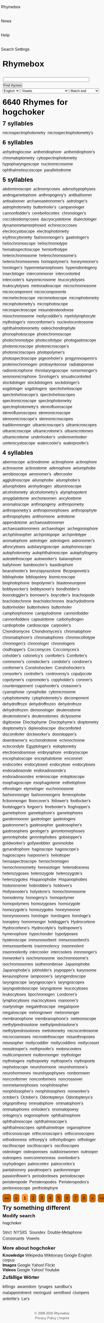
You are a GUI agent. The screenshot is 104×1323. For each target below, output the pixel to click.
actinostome (36, 468)
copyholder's (62, 680)
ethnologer (12, 789)
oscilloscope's (39, 1146)
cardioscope (38, 625)
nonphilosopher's (18, 1091)
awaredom (26, 1286)
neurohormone (43, 1067)
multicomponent (17, 1055)
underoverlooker (72, 437)
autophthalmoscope (50, 553)
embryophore (49, 752)
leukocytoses (14, 994)
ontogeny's (12, 1115)
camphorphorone (18, 613)
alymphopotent (73, 492)
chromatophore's (17, 637)
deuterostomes (45, 716)
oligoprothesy (15, 1103)
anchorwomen (44, 498)
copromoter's (37, 680)
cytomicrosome (62, 692)
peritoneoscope (16, 1188)
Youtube (52, 1270)
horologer (39, 916)
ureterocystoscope (19, 443)
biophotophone (16, 583)
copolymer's (13, 680)
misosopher (13, 1043)
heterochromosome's (57, 255)
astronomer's (83, 540)
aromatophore (15, 540)
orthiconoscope (16, 1133)
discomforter (13, 734)
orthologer (86, 1139)
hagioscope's (67, 849)
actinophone (62, 462)
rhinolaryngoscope (51, 370)
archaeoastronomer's (45, 201)
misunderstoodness (55, 310)
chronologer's (74, 213)
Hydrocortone (83, 922)
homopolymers (16, 903)
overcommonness (40, 1158)
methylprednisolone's (59, 1025)
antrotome (66, 516)
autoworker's (45, 559)
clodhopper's (14, 649)
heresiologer (49, 867)
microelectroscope (19, 298)
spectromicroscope (19, 401)
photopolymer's (51, 352)
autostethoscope (17, 559)
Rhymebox (10, 7)
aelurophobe (84, 468)
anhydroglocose (17, 152)
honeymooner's (84, 261)
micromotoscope (52, 298)
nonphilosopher (54, 1085)
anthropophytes (16, 516)
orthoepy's (38, 1139)
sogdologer (13, 388)
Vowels (32, 1238)
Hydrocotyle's (44, 928)
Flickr (50, 1265)
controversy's (57, 674)
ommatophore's (69, 1103)
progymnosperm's (81, 358)
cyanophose (13, 692)
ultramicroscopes (81, 425)
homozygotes (41, 910)
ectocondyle (13, 746)
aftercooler (63, 474)
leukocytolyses (16, 286)
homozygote (69, 903)
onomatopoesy (65, 1109)
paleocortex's (63, 1164)
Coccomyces (39, 649)
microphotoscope (52, 304)
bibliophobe (13, 577)
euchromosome (60, 789)
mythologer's (14, 322)
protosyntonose (53, 364)
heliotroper (60, 855)
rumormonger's (83, 370)
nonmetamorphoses (20, 1085)
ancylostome (70, 498)
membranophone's (51, 1018)
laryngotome (51, 988)
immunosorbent (42, 940)
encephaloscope (17, 758)
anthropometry (71, 504)
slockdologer (14, 382)
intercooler (39, 952)
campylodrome (48, 613)
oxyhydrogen (14, 1164)
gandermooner (16, 819)
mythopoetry (37, 1061)
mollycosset (88, 1043)
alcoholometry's (44, 492)
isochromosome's (72, 958)
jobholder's (42, 970)
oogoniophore (36, 1115)
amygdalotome (16, 498)
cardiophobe (14, 625)
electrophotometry (53, 231)
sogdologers (36, 388)
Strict (7, 1232)
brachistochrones (48, 601)
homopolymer (62, 897)
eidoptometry (64, 746)
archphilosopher (17, 534)
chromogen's (14, 643)
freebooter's (55, 807)
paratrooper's (39, 1170)
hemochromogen (54, 861)
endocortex (12, 764)
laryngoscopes (71, 982)
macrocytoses (43, 1000)
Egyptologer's (38, 746)
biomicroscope (62, 577)
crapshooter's (47, 686)
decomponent (76, 698)
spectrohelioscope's (20, 395)
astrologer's (77, 201)
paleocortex (38, 1164)
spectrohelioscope (65, 388)
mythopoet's (61, 1061)
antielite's (11, 1299)
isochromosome (40, 958)
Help (5, 35)
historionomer (15, 885)
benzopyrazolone (45, 571)
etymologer (34, 789)
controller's (33, 674)
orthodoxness (15, 1139)
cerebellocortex (46, 213)
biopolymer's (43, 583)
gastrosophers (15, 831)
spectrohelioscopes (57, 395)
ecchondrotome (43, 740)
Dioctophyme (35, 722)
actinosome (13, 468)
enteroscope (47, 776)
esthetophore (74, 782)
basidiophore (61, 565)
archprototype (74, 534)
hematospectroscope (21, 249)
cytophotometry (16, 698)
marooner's (68, 1000)
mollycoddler (36, 1043)
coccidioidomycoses (21, 219)
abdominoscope (17, 189)
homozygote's (15, 910)
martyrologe (13, 1006)
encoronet (73, 758)
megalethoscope (41, 1006)
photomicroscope (18, 346)
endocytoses (83, 764)
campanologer (71, 207)
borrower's (39, 595)
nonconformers (42, 1079)
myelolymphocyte (80, 316)
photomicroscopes (19, 352)
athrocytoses (14, 547)
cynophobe (36, 692)
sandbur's (63, 1286)
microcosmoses (17, 1037)
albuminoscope (68, 486)
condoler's (61, 661)
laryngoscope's (42, 982)
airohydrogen (40, 486)
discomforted (69, 728)
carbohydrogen (70, 619)
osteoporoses (35, 1152)
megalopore (68, 1006)
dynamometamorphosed (24, 225)
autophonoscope (77, 547)
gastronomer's (15, 825)
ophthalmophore (66, 1115)
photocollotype (49, 340)
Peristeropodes (43, 1182)
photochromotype (18, 340)
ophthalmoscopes (18, 1127)
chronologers (63, 643)
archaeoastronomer (46, 522)
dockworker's (38, 734)
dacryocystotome (56, 219)
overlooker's (69, 1158)
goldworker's (14, 843)
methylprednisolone (20, 1025)
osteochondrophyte (58, 328)
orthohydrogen (62, 1139)
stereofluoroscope (56, 407)
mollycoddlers (63, 1043)
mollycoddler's (49, 316)
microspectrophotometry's (70, 133)
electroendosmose (19, 752)
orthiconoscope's (47, 1133)
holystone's (40, 891)
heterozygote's (69, 873)
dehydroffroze (15, 704)
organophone (79, 1127)
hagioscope (42, 849)
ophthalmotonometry (21, 328)
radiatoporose (81, 364)
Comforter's (77, 655)
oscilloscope (14, 1146)
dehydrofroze (70, 704)
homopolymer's (54, 261)
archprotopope (47, 534)
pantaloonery (14, 1170)
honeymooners (16, 916)
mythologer (71, 1055)
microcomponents (50, 292)
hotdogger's (58, 922)
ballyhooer (12, 565)
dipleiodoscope (42, 728)
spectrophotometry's (20, 407)
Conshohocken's (70, 668)
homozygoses (43, 903)
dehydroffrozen (42, 704)
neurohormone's (73, 1067)
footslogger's (14, 807)
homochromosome (69, 891)
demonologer (42, 710)
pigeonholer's (51, 358)
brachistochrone (17, 601)
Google (70, 1255)
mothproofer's (42, 1049)
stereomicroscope (54, 413)
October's (29, 1097)
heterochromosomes (21, 261)
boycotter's (60, 595)
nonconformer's (41, 322)
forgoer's (35, 807)
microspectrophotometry (24, 133)
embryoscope (76, 752)
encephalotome (48, 758)
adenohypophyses (78, 189)
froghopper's (79, 807)
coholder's (12, 655)
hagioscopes (14, 855)
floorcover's (39, 801)
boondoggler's (15, 595)
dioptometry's (14, 728)
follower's (59, 801)
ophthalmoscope (17, 1121)
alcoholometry (15, 492)
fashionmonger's (49, 237)
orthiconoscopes (79, 1133)
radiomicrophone (18, 370)
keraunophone (16, 976)
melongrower (40, 1012)
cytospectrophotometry (57, 158)
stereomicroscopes (56, 419)
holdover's (63, 885)
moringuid (42, 1292)
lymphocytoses (16, 1000)
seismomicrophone (20, 376)
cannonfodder (76, 613)
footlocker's (80, 801)
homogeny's (36, 897)
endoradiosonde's (50, 770)
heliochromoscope (19, 243)
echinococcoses (62, 225)
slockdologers (40, 382)
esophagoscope (17, 782)
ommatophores (16, 1109)
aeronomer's (40, 474)
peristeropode (15, 1182)
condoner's (82, 661)
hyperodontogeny (81, 267)
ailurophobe (43, 480)
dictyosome (71, 716)
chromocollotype (80, 637)
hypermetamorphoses (43, 267)
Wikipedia (34, 1255)
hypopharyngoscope (21, 164)
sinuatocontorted (76, 376)
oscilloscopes (67, 1146)
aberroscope (14, 462)
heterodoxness (76, 867)
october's (11, 1097)
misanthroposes (80, 1037)
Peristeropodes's (74, 1182)
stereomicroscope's (20, 419)
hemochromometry (19, 867)
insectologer (13, 274)
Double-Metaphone (64, 1232)
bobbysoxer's (42, 589)
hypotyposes (66, 934)
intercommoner (40, 274)
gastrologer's (77, 237)
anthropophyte (84, 510)
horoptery (11, 922)
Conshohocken (39, 668)
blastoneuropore (71, 583)
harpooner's (38, 855)
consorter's (12, 674)
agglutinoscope (16, 480)
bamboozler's (35, 565)
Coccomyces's (66, 649)
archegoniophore (82, 528)
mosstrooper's (15, 1049)
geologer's (39, 831)
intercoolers (61, 952)
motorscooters (68, 1049)
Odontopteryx (52, 1097)
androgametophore (20, 195)
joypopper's (64, 970)
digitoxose (12, 722)
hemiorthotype (54, 249)
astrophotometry (17, 207)
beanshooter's (15, 571)
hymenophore (15, 934)
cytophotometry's (47, 698)
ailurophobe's (68, 480)
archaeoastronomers (21, 528)
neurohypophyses (49, 1073)
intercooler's (13, 280)
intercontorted (68, 274)
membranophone (18, 1018)
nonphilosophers (50, 1091)
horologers (60, 916)
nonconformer (15, 1079)
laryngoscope (15, 982)
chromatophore (77, 631)
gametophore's (41, 813)
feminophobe (74, 795)
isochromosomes (18, 964)
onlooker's (40, 1109)
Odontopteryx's (79, 1097)
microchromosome (79, 286)
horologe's (81, 916)
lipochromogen (41, 994)
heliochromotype (52, 243)
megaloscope (15, 1012)
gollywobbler (38, 843)
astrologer (38, 540)
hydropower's (70, 928)
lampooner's (42, 976)
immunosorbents (17, 946)
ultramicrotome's (47, 431)
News (6, 21)
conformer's (13, 668)
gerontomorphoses (68, 831)
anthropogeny (43, 504)
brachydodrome (80, 601)
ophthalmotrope (50, 1127)
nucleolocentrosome (75, 322)
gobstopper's (70, 837)
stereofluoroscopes (20, 413)
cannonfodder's (16, 213)
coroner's (84, 680)
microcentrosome (82, 1031)
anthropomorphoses (51, 510)
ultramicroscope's (48, 425)
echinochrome (72, 740)
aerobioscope (15, 474)
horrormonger (33, 922)
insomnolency (46, 946)
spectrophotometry (54, 401)
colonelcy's (33, 655)
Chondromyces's (47, 631)
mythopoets (84, 1061)
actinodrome (38, 462)
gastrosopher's (69, 825)
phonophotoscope (19, 334)
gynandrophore (16, 849)
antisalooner (14, 201)
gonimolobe (63, 843)
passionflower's (16, 1176)
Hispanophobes (73, 879)
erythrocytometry (17, 237)
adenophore (60, 468)
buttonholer (61, 607)
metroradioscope (46, 286)
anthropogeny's (52, 195)
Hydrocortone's (16, 928)
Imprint (64, 1318)
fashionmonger (16, 795)
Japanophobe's (16, 970)
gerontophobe (15, 837)
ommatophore (41, 1103)
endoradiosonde (17, 770)
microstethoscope (48, 1037)
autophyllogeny (83, 553)
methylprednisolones (21, 1031)
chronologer (38, 643)
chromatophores (48, 637)
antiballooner (80, 195)
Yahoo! (38, 1265)
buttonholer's (44, 207)
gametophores (70, 813)
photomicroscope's (52, 346)
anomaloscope (16, 504)
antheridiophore (47, 152)
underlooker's (43, 437)
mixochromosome (18, 316)
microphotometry (84, 298)
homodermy (13, 897)
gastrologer (41, 819)
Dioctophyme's (62, 722)
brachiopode (83, 595)
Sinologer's (49, 376)
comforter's (55, 655)
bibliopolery (36, 577)
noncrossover (70, 1079)
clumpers (81, 1292)
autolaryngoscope (43, 547)
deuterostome (68, 710)
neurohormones (17, 1073)
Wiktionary (53, 1255)
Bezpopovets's (76, 571)
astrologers (60, 540)
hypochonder (41, 934)
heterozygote (42, 873)
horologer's (12, 267)
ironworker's (13, 958)
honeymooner (68, 910)
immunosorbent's (74, 940)
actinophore (86, 462)
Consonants (13, 1238)
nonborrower (78, 1073)
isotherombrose (49, 964)
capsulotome (42, 619)
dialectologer (85, 219)
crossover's (71, 686)
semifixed (62, 1292)
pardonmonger (67, 1170)
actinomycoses (46, 189)
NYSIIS (20, 1232)
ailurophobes (14, 486)
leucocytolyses (71, 280)
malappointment (17, 1292)
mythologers (13, 1061)
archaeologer (53, 528)
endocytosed (35, 764)
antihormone (43, 516)
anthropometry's (17, 510)
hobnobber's (40, 885)
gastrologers (64, 819)
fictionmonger (15, 801)
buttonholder (14, 607)
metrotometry (53, 1031)
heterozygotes (15, 879)
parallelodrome (57, 170)
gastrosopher (41, 825)
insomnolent (73, 946)
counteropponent (18, 686)
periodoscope (72, 1176)
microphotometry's (19, 304)
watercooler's (49, 443)
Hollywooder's (15, 891)
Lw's (25, 1299)
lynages (45, 1286)
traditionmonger (17, 425)
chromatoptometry (19, 158)
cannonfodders (16, 619)
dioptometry (87, 722)
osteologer (12, 1152)
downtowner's (15, 740)
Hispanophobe (43, 879)
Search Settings (15, 49)
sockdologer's (67, 382)
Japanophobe (77, 964)
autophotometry (16, 553)
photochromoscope (54, 334)
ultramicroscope (17, 431)
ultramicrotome (16, 437)
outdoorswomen (64, 1152)
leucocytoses (76, 988)
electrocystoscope (19, 231)
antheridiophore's (79, 152)
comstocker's (37, 661)
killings (9, 1286)
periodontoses (45, 1176)
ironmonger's (85, 952)
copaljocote (81, 674)
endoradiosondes (18, 776)
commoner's (13, 661)
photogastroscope (80, 340)
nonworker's (78, 1091)
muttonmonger (46, 1055)
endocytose (60, 764)
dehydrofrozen (15, 710)
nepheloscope (15, 1067)
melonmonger (67, 1012)
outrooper (89, 1152)
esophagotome (46, 782)
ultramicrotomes (79, 431)
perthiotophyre (45, 1188)
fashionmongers (45, 795)
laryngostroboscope (20, 988)
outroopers (12, 1158)
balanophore (70, 559)
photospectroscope (20, 358)
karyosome (86, 970)
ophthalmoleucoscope (22, 170)
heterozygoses (16, 873)
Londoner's (67, 994)
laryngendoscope (70, 976)
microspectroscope (19, 310)
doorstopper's (64, 734)
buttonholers (38, 607)
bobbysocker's (15, 589)
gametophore (14, 813)
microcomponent (17, 292)
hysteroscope (15, 940)
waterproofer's (76, 443)
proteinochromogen (20, 364)
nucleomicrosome (57, 164)
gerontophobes (43, 837)
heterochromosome (20, 255)
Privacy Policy (45, 1318)
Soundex (37, 1232)
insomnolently (15, 952)
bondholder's (68, 589)
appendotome (15, 522)
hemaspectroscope (20, 861)
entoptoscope (72, 776)
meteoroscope (83, 1018)
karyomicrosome (41, 280)
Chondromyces (16, 631)
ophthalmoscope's (50, 1121)
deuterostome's (16, 716)
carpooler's (61, 625)
